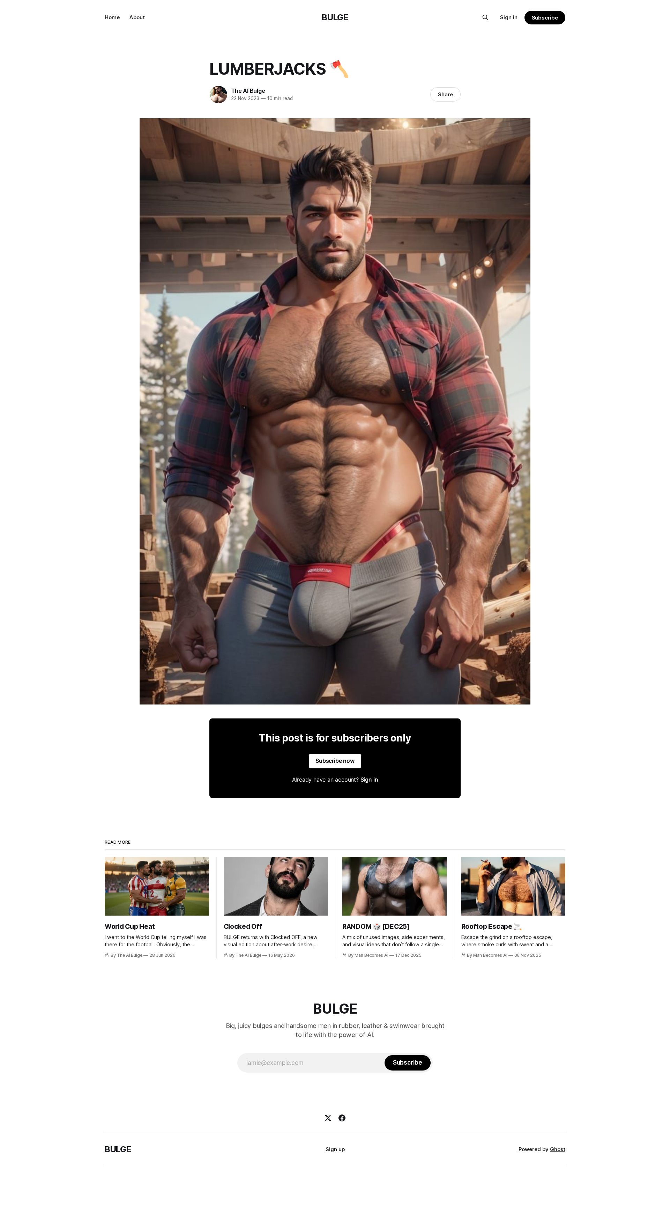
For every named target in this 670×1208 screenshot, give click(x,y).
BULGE (335, 17)
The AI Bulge (248, 90)
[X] (328, 1117)
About (137, 17)
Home (112, 17)
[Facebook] (341, 1117)
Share (445, 94)
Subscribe (545, 17)
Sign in (509, 17)
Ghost (557, 1149)
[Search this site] (485, 17)
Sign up (335, 1149)
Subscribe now (335, 760)
